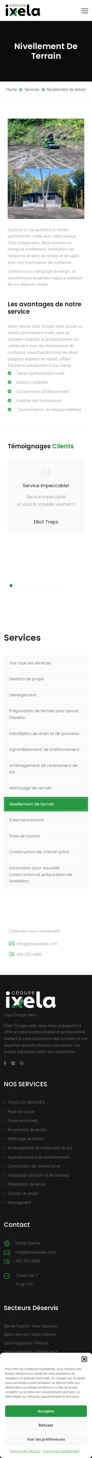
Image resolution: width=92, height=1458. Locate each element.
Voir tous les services (30, 663)
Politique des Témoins (25, 1451)
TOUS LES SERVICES (26, 1102)
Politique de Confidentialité (61, 1451)
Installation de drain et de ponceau (44, 734)
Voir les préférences (46, 1439)
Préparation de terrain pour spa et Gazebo (44, 714)
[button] (84, 1359)
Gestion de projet (26, 679)
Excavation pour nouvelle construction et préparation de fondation (40, 874)
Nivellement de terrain (31, 804)
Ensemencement (26, 820)
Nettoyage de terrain (30, 788)
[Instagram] (20, 1063)
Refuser (46, 1425)
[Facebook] (6, 1063)
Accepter (46, 1411)
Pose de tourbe (24, 836)
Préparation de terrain (27, 1184)
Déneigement (23, 695)
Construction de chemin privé (39, 852)
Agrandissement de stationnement (44, 749)
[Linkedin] (13, 1063)
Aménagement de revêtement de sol (43, 769)
